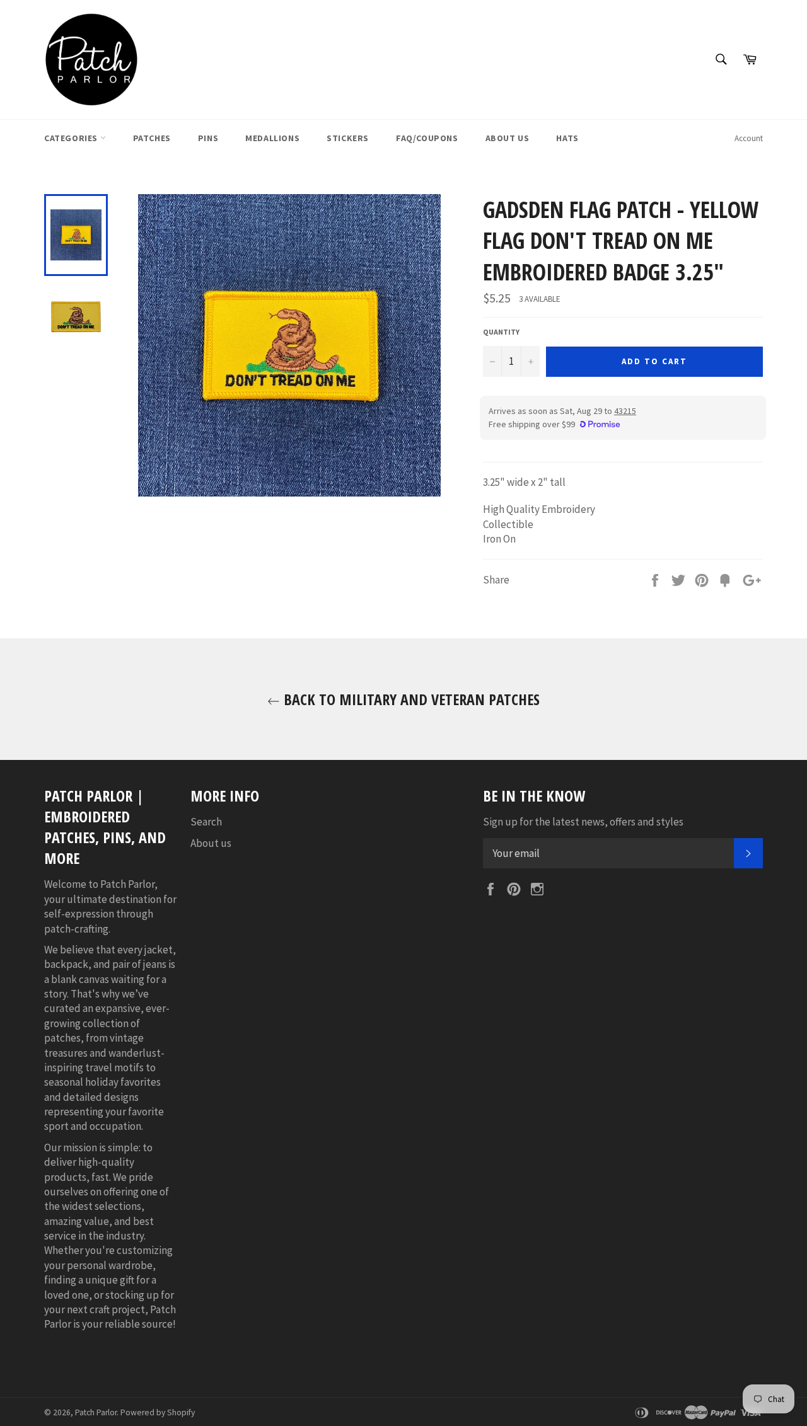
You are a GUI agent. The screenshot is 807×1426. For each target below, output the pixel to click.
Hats (567, 138)
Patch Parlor (96, 1412)
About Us (507, 138)
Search (206, 822)
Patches (152, 138)
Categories (72, 138)
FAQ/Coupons (427, 138)
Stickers (348, 138)
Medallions (272, 138)
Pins (208, 138)
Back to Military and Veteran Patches (410, 699)
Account (748, 138)
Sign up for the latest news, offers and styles (583, 822)
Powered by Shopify (157, 1412)
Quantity (501, 331)
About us (210, 843)
